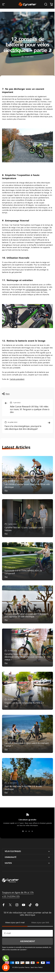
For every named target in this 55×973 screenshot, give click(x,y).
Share (8, 394)
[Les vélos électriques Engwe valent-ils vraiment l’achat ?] (27, 734)
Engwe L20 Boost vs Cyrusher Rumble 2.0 (24, 703)
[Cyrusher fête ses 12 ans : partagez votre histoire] (27, 518)
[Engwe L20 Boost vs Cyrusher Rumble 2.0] (27, 691)
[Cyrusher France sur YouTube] (23, 896)
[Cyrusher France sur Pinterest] (36, 896)
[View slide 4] (32, 831)
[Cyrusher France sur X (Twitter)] (10, 896)
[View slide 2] (26, 831)
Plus (6, 490)
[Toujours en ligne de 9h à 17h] (6, 958)
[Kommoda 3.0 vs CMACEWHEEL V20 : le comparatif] (27, 561)
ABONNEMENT (26, 933)
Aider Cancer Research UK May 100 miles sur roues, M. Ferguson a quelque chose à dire (29, 409)
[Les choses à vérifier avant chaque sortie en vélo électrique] (27, 475)
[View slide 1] (22, 831)
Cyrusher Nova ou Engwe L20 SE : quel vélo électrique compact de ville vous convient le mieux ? (25, 657)
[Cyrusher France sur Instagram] (16, 896)
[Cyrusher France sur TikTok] (30, 896)
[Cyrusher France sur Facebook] (3, 896)
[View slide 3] (29, 831)
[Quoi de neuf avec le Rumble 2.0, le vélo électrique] (27, 777)
